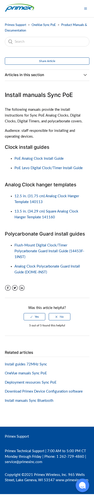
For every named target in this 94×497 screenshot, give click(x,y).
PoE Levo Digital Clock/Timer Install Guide (48, 168)
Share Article (47, 61)
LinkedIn (22, 288)
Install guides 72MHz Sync (26, 364)
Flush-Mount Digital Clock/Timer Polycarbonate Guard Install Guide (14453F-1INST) (49, 251)
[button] (85, 8)
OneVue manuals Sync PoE (26, 373)
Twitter (15, 288)
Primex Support (15, 25)
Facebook (8, 288)
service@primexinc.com (23, 462)
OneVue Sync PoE (44, 25)
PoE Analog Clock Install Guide (39, 158)
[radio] (34, 316)
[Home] (19, 11)
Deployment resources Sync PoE (31, 382)
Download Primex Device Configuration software (44, 391)
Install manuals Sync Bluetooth (29, 400)
